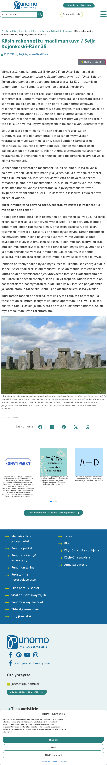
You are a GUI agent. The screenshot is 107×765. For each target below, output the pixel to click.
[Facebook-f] (10, 655)
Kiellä (53, 747)
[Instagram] (35, 655)
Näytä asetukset (53, 755)
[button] (40, 427)
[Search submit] (40, 14)
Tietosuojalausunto (59, 761)
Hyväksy (53, 739)
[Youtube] (27, 655)
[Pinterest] (19, 655)
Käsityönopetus (20, 31)
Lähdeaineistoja (39, 31)
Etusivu (5, 31)
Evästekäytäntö (45, 761)
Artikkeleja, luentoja (61, 31)
